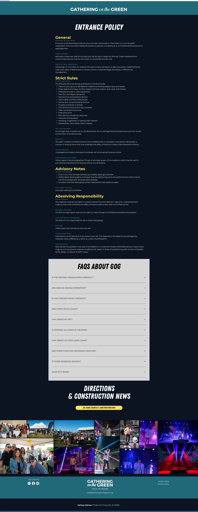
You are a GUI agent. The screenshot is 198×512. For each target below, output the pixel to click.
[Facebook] (33, 483)
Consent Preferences (5, 0)
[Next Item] (194, 447)
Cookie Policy (163, 481)
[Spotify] (37, 483)
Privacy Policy (163, 484)
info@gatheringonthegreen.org (100, 493)
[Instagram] (29, 483)
